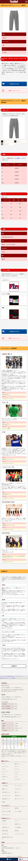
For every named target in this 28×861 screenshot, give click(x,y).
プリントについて (18, 785)
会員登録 (4, 820)
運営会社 (17, 830)
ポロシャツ (16, 766)
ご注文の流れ (5, 785)
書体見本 (17, 808)
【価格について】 (20, 158)
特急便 (3, 802)
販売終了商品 (5, 830)
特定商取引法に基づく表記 (7, 837)
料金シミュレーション (14, 90)
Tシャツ (3, 763)
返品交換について (6, 798)
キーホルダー (17, 779)
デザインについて (6, 808)
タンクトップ (5, 771)
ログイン (17, 820)
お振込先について (6, 827)
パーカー (4, 769)
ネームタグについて (6, 795)
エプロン (16, 774)
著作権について (18, 824)
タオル (3, 779)
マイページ (4, 824)
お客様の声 (14, 666)
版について (17, 792)
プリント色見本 (18, 811)
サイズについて (18, 789)
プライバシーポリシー (19, 833)
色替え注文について (6, 792)
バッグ (15, 776)
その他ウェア (5, 776)
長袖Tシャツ (17, 763)
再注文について (18, 795)
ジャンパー (16, 771)
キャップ (4, 774)
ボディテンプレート (6, 814)
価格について (5, 789)
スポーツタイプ (5, 766)
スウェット (16, 769)
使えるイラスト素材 (6, 811)
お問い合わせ (5, 833)
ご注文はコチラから (14, 84)
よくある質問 (18, 827)
